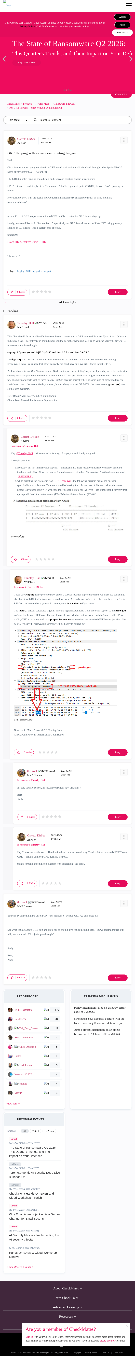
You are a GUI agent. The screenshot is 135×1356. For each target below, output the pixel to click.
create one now (108, 1340)
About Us (105, 1353)
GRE (28, 271)
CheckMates (13, 103)
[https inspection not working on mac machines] (129, 302)
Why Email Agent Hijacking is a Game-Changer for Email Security (34, 1216)
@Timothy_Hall (24, 453)
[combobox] (82, 120)
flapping (20, 271)
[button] (122, 17)
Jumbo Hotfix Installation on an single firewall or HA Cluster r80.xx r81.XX (97, 1032)
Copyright (77, 1353)
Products (27, 103)
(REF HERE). (25, 476)
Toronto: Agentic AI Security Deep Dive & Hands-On (34, 1175)
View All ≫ (13, 1103)
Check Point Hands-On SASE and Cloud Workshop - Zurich (31, 1196)
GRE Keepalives (62, 481)
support (47, 271)
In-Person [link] (49, 1131)
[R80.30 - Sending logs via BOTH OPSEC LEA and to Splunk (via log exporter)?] (6, 302)
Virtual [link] (35, 1131)
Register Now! (26, 62)
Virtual (14, 1139)
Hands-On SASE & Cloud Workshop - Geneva (34, 1255)
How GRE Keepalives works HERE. (26, 241)
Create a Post (121, 94)
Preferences (122, 32)
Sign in (29, 1336)
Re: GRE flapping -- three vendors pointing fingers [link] (35, 107)
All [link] (24, 1131)
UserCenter (118, 1353)
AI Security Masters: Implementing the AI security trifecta (34, 1237)
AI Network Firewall (64, 103)
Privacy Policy (27, 26)
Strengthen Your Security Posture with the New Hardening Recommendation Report (99, 1021)
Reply (118, 292)
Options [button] (127, 106)
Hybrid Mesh (42, 103)
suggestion (37, 271)
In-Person (15, 1164)
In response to (24, 446)
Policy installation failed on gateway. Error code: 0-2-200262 (99, 1010)
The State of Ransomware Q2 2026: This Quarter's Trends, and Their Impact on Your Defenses (32, 1152)
